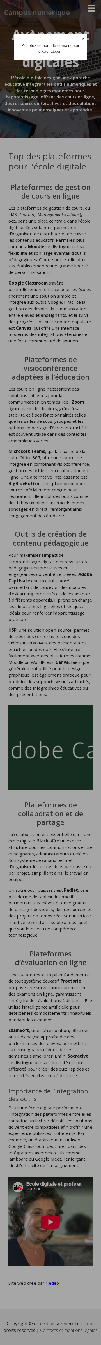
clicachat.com (50, 51)
